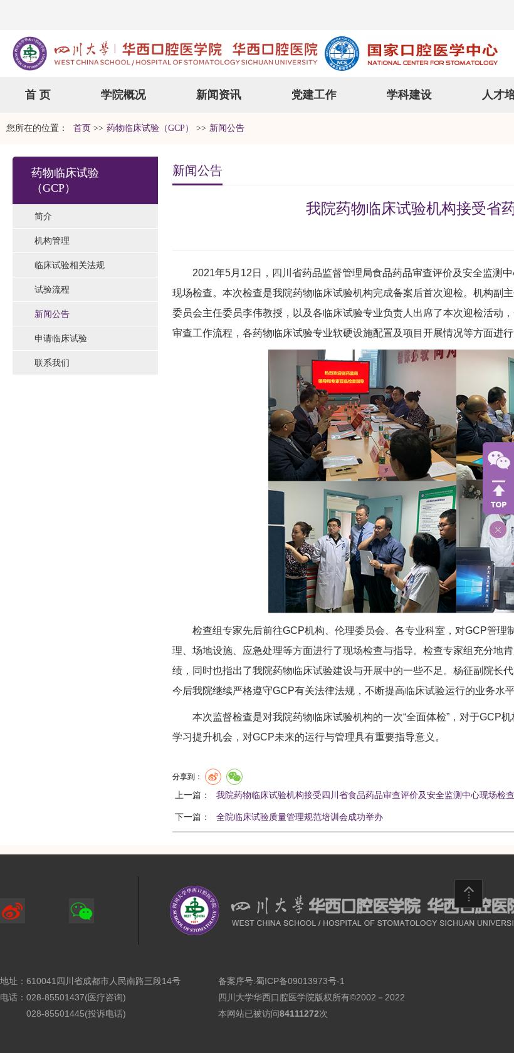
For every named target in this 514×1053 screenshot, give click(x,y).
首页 (82, 128)
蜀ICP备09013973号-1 (300, 981)
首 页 (38, 94)
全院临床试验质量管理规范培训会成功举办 (299, 817)
